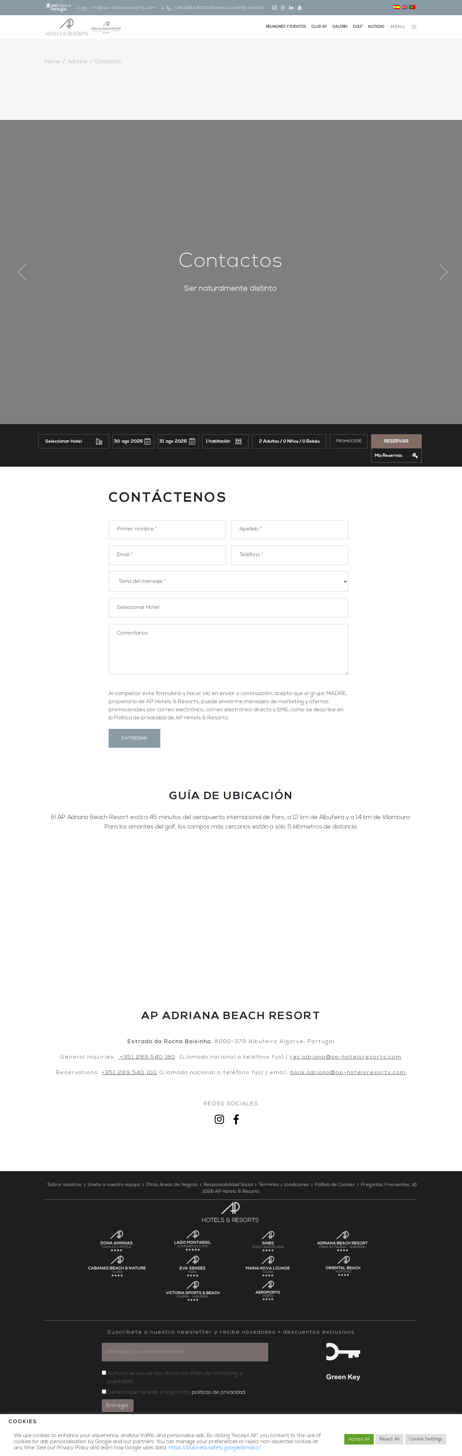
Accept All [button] (359, 1439)
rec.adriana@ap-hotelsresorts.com (345, 1057)
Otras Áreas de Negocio (172, 1185)
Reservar (396, 441)
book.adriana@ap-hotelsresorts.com (348, 1073)
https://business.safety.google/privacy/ (214, 1448)
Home (52, 62)
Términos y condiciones (284, 1185)
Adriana (77, 62)
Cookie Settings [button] (425, 1439)
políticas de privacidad (218, 1392)
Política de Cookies (335, 1185)
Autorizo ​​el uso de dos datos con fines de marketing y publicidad (175, 1377)
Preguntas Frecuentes (385, 1185)
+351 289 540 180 (147, 1057)
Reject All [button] (389, 1439)
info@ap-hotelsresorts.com (123, 8)
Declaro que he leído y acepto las (176, 1392)
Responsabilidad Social (228, 1185)
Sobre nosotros (65, 1185)
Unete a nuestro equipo (114, 1185)
